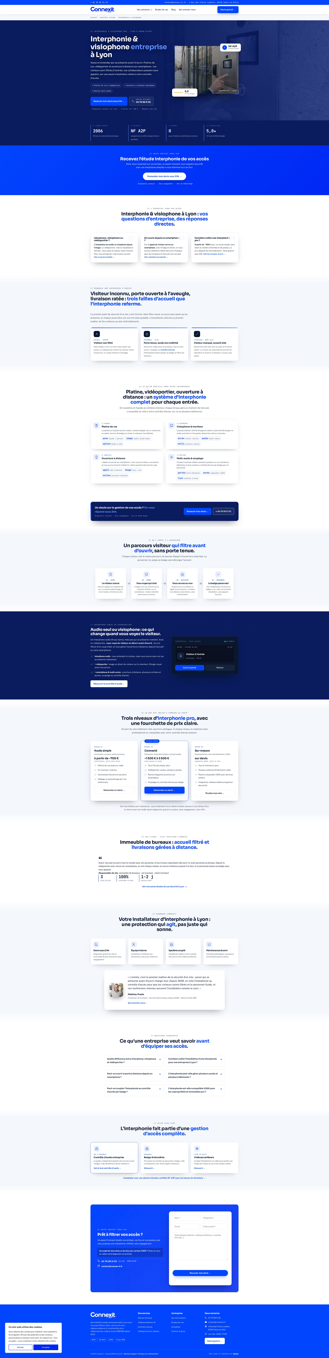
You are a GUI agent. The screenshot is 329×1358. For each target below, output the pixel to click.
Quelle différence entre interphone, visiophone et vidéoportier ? (134, 1060)
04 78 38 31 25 (214, 1318)
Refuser (20, 1347)
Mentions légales (130, 1354)
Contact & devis (178, 1331)
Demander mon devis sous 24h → (164, 176)
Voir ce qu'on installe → (104, 257)
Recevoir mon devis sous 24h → (108, 101)
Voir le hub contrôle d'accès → (107, 1168)
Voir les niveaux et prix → (214, 254)
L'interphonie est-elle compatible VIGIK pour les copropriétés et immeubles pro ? (195, 1090)
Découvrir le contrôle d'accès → (109, 684)
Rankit (236, 1354)
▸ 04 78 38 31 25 (99, 2)
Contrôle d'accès (107, 17)
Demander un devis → (114, 790)
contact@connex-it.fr (217, 1322)
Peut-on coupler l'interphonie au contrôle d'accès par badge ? (134, 1090)
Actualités (175, 1327)
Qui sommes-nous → (137, 1003)
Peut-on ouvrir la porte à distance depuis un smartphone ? (134, 1075)
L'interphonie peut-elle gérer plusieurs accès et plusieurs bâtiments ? (195, 1075)
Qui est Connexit (178, 1318)
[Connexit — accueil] (102, 9)
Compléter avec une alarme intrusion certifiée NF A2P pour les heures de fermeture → (164, 1178)
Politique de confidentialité (148, 1354)
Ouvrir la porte (189, 668)
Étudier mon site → (214, 793)
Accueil (93, 17)
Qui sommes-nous (187, 9)
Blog (173, 9)
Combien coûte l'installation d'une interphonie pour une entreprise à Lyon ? (195, 1060)
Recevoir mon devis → (197, 511)
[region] (33, 1338)
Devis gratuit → (228, 9)
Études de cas (161, 9)
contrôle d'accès (167, 350)
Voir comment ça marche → (156, 257)
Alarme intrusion (145, 1318)
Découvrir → (149, 1168)
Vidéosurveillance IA (147, 1322)
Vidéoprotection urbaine (148, 1331)
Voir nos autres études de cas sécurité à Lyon (163, 886)
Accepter (46, 1347)
